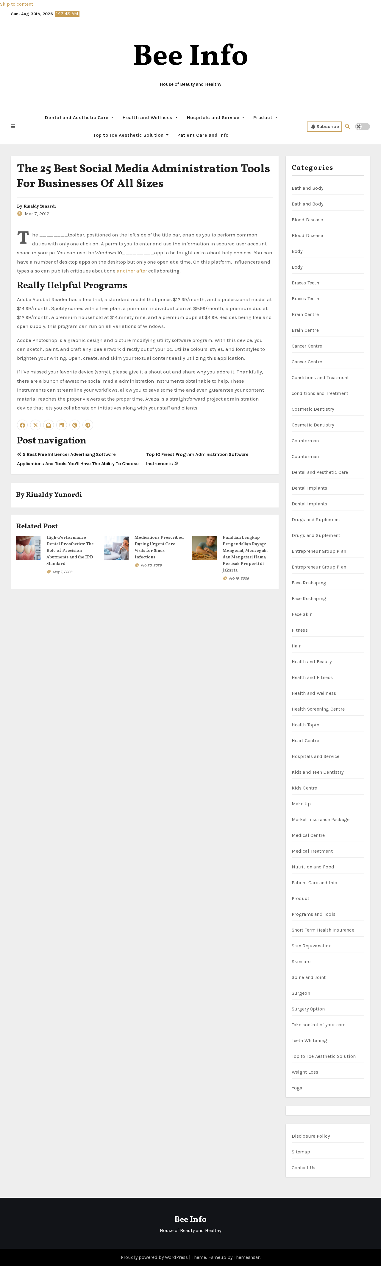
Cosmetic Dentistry (313, 409)
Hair (296, 646)
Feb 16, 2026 (239, 578)
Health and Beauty (312, 661)
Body (297, 251)
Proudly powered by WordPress (155, 1257)
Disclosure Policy (311, 1136)
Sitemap (301, 1152)
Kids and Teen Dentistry (318, 772)
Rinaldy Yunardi (40, 206)
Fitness (300, 630)
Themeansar (247, 1257)
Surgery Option (308, 1009)
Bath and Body (308, 188)
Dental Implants (309, 488)
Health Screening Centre (318, 709)
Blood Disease (307, 219)
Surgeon (301, 993)
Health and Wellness (148, 117)
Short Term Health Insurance (323, 930)
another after (132, 271)
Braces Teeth (305, 283)
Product (263, 117)
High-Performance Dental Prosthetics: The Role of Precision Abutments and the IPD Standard (70, 551)
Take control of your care (319, 1024)
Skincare (301, 961)
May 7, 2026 (62, 572)
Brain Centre (305, 314)
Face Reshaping (309, 582)
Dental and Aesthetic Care (77, 117)
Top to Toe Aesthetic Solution (129, 135)
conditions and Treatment (320, 393)
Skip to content (16, 4)
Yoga (297, 1088)
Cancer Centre (307, 346)
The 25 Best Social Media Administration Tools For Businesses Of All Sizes (143, 176)
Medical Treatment (312, 851)
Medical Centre (308, 835)
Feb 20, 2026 (151, 565)
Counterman (305, 440)
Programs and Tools (314, 914)
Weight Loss (305, 1072)
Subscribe (327, 126)
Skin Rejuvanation (312, 946)
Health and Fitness (312, 677)
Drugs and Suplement (316, 519)
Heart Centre (305, 740)
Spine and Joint (309, 977)
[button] (13, 126)
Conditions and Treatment (320, 377)
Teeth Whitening (309, 1040)
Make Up (301, 803)
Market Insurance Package (321, 819)
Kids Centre (304, 788)
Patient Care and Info (203, 135)
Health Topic (305, 725)
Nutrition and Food (313, 867)
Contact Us (304, 1167)
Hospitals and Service (214, 117)
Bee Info (191, 57)
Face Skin (302, 614)
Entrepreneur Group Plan (319, 551)
